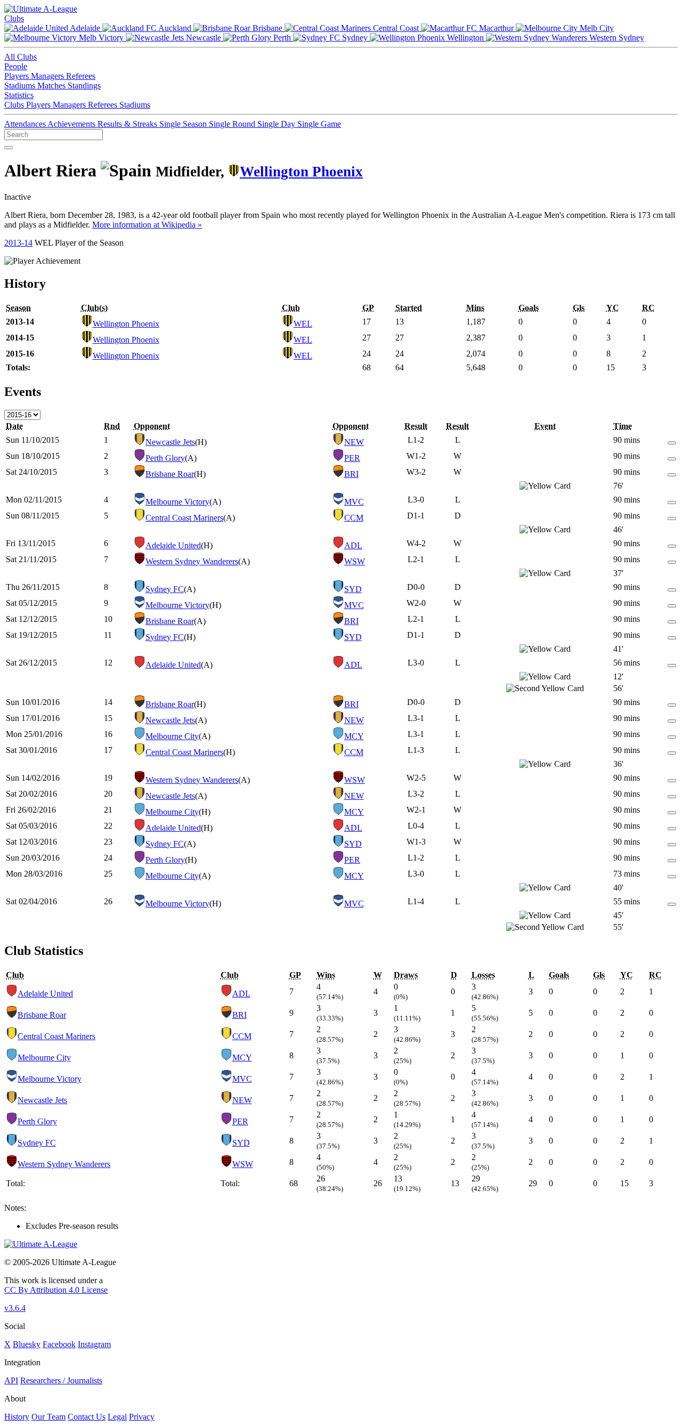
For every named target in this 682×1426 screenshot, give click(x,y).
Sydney (355, 37)
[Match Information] (672, 439)
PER (352, 458)
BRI (351, 474)
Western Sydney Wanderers (191, 561)
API (11, 1380)
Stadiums (20, 85)
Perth (282, 37)
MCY (354, 736)
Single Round (233, 123)
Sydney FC (164, 589)
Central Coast (396, 28)
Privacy (142, 1416)
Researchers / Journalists (61, 1380)
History (16, 1416)
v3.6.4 (15, 1307)
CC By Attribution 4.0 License (56, 1289)
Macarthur (496, 28)
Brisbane (267, 28)
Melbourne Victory (177, 501)
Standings (84, 85)
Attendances (25, 123)
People (15, 66)
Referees (80, 75)
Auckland (175, 28)
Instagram (94, 1344)
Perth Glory (165, 458)
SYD (353, 589)
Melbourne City (172, 736)
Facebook (59, 1344)
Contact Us (86, 1416)
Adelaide (85, 28)
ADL (353, 545)
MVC (354, 501)
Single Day (277, 123)
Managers (48, 75)
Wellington (465, 37)
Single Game (319, 123)
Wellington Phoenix (301, 172)
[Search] (8, 147)
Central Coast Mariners (184, 517)
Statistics (19, 95)
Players (17, 75)
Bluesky (26, 1344)
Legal (117, 1416)
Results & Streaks (128, 123)
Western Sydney (615, 37)
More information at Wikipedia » (147, 224)
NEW (354, 442)
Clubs (14, 18)
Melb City (596, 28)
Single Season (184, 123)
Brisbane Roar (169, 474)
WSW (354, 561)
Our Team (48, 1416)
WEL (303, 323)
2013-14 (18, 242)
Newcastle (203, 37)
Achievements (72, 123)
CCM (353, 517)
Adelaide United (173, 545)
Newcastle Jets (170, 442)
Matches (52, 85)
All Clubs (20, 56)
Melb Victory (101, 37)
